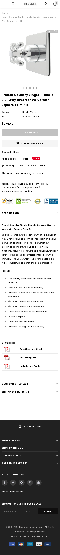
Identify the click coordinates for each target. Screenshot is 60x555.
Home (5, 13)
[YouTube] (39, 483)
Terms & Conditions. (40, 536)
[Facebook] (5, 483)
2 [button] (27, 88)
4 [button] (33, 88)
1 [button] (23, 88)
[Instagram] (22, 483)
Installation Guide (30, 366)
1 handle (22, 183)
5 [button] (36, 88)
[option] (30, 54)
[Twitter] (13, 483)
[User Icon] (46, 4)
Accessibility (22, 536)
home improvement (28, 187)
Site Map (31, 531)
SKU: (4, 116)
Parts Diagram (28, 357)
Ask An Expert (36, 165)
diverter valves (9, 187)
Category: (7, 112)
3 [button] (30, 88)
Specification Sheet (31, 349)
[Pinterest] (30, 483)
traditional (29, 191)
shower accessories (12, 191)
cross (44, 183)
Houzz (25, 158)
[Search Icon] (13, 4)
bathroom (34, 183)
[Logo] (30, 4)
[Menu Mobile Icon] (4, 4)
